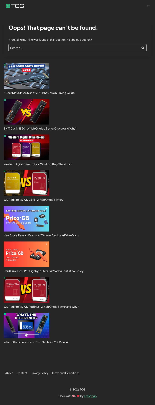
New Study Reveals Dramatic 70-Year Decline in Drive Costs (41, 235)
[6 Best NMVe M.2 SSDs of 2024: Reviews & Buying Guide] (26, 76)
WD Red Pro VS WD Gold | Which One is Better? (33, 199)
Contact (21, 373)
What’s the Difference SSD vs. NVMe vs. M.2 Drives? (36, 342)
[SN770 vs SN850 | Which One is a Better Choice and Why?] (26, 112)
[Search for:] (77, 48)
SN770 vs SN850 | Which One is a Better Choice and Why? (40, 128)
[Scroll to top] (147, 365)
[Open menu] (148, 6)
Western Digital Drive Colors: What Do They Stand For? (38, 164)
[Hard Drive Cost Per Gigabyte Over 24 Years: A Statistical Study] (26, 254)
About (9, 373)
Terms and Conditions (65, 373)
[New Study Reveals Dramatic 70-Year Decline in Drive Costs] (26, 219)
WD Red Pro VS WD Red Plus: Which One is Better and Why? (41, 306)
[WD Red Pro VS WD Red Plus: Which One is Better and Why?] (26, 290)
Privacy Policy (39, 373)
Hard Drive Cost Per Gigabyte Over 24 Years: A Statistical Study (44, 271)
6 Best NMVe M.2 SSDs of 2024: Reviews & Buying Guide (39, 92)
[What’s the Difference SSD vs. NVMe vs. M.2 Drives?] (26, 325)
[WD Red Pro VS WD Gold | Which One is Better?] (26, 183)
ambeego (90, 396)
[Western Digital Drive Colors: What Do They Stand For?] (26, 147)
